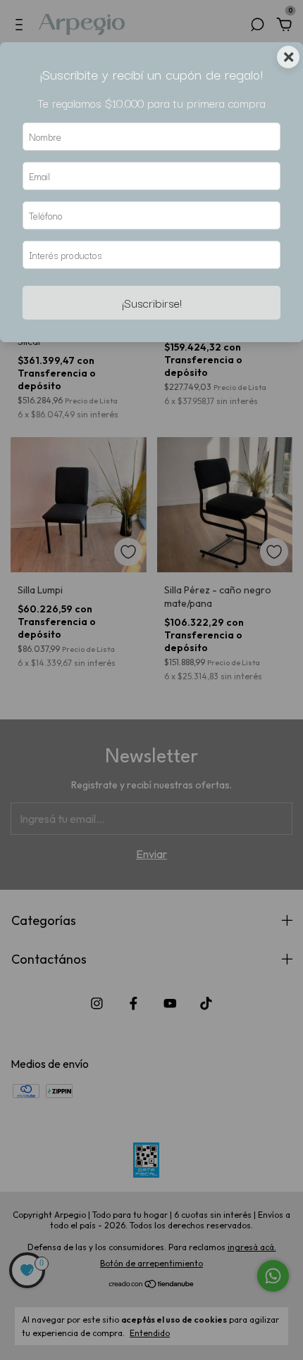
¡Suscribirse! (152, 303)
